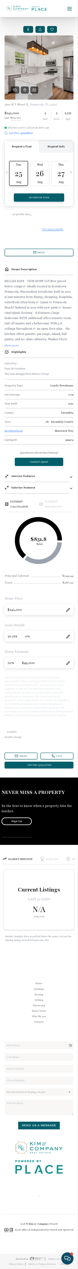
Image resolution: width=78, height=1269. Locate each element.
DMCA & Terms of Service (42, 1264)
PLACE (54, 1223)
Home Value (39, 1010)
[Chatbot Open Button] (67, 1258)
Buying (39, 994)
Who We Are (39, 1016)
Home (38, 983)
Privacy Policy (16, 1264)
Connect (39, 1021)
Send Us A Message (39, 1125)
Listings (39, 989)
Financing (39, 1005)
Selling (39, 999)
